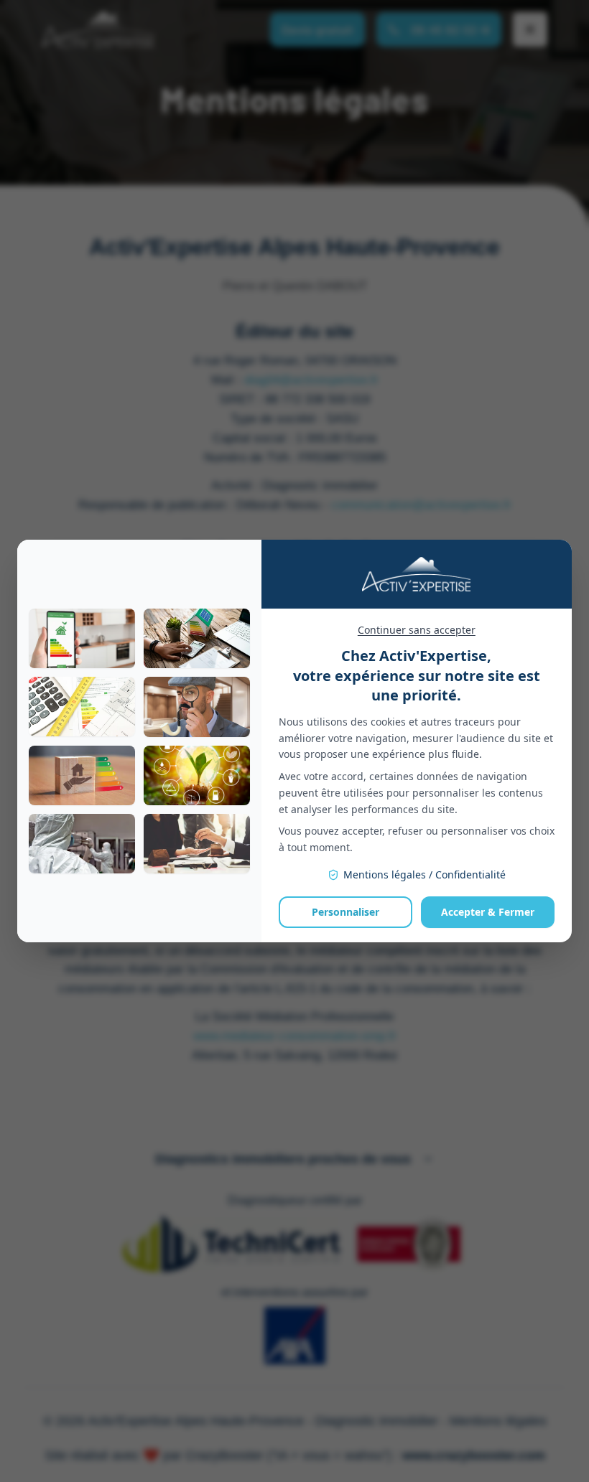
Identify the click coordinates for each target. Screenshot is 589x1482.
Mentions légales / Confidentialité (424, 874)
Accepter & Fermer (487, 912)
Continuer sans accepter (417, 630)
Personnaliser (345, 912)
